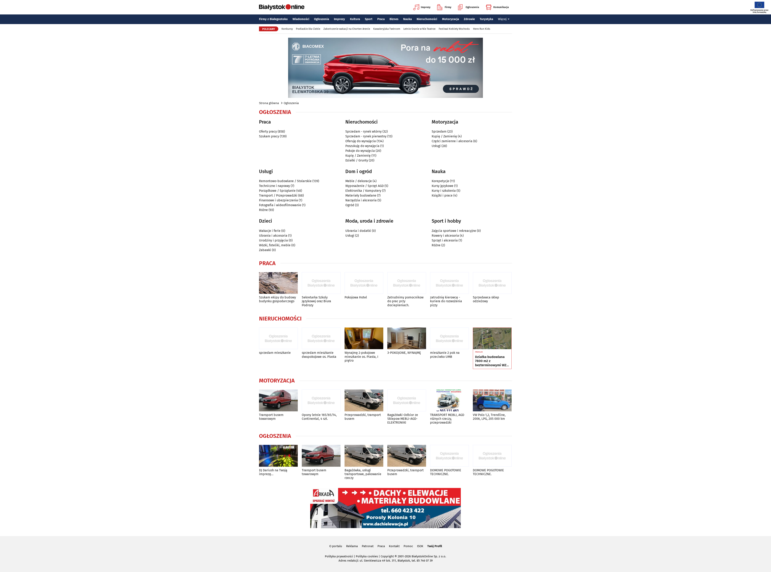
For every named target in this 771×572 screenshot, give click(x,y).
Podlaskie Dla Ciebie (308, 28)
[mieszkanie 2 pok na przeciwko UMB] (449, 338)
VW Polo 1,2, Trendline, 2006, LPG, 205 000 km (489, 417)
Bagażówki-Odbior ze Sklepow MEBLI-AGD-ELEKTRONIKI (402, 418)
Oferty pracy (268, 131)
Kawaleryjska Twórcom (386, 28)
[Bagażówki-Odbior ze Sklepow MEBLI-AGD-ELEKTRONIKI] (406, 400)
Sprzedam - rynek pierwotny (366, 136)
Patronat (367, 546)
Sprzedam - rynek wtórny (363, 131)
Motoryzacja (450, 19)
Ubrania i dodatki (358, 231)
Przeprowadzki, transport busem (363, 417)
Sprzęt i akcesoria (445, 240)
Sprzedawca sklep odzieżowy (486, 299)
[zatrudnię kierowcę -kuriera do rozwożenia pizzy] (449, 283)
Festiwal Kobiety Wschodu (454, 28)
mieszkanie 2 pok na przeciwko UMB (445, 354)
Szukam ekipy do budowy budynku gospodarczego (277, 299)
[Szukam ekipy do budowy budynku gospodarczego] (278, 283)
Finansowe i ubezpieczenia (278, 200)
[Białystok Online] (281, 7)
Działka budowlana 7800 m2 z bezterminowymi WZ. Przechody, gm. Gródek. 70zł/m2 (491, 361)
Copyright (387, 556)
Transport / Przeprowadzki (278, 195)
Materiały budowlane (360, 195)
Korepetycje (440, 181)
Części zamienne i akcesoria (452, 141)
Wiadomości (301, 19)
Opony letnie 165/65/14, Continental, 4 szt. (319, 417)
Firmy (448, 7)
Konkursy (287, 28)
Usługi (436, 146)
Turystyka (486, 19)
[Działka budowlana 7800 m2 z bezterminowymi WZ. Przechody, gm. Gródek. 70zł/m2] (492, 338)
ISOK (420, 546)
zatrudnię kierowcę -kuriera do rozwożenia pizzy (446, 301)
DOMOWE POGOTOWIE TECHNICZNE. (445, 472)
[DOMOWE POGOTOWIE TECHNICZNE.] (449, 456)
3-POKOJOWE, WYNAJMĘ (404, 353)
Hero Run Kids (481, 28)
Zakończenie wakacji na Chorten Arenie (346, 28)
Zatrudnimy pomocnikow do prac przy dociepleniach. (405, 301)
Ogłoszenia (472, 7)
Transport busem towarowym (271, 417)
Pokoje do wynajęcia (360, 151)
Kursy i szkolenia (444, 191)
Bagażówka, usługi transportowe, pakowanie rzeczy (363, 474)
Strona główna (269, 103)
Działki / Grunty (356, 160)
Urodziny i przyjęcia (273, 240)
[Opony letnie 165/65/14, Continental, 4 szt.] (321, 400)
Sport (368, 19)
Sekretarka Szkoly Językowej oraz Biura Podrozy (316, 301)
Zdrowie (469, 19)
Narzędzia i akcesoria (361, 200)
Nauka (407, 19)
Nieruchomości (427, 19)
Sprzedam (439, 131)
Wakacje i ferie (269, 231)
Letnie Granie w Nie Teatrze (419, 28)
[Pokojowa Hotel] (364, 283)
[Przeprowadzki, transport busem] (364, 400)
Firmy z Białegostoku (273, 19)
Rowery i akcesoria (445, 235)
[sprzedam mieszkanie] (278, 338)
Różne (263, 210)
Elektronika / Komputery (363, 191)
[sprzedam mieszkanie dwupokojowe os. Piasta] (321, 338)
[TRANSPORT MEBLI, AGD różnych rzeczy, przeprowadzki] (449, 400)
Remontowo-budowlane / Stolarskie (285, 181)
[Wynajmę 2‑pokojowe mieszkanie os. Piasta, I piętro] (364, 338)
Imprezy (425, 7)
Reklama (352, 546)
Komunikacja (501, 7)
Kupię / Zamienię (358, 155)
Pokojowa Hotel (356, 297)
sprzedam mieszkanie (275, 353)
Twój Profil (434, 546)
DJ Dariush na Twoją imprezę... (273, 472)
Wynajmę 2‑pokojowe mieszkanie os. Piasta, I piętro (361, 356)
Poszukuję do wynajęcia (362, 146)
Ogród (349, 205)
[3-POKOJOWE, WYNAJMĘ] (406, 338)
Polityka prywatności (339, 556)
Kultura (355, 19)
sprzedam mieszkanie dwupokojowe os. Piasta (319, 354)
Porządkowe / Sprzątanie (277, 191)
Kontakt (394, 546)
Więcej (502, 19)
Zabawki (265, 250)
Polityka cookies (367, 556)
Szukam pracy (269, 136)
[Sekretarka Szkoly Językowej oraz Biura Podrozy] (321, 283)
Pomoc (408, 546)
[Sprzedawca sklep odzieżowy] (492, 283)
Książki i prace (442, 195)
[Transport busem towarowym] (278, 400)
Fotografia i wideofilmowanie (280, 205)
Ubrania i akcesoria (273, 235)
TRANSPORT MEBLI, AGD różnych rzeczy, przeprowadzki (447, 418)
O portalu (335, 546)
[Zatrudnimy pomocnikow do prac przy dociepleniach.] (406, 283)
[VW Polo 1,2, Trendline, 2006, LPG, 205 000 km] (492, 400)
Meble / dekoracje (358, 181)
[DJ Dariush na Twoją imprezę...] (278, 456)
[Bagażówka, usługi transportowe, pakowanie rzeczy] (364, 456)
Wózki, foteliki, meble (275, 245)
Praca (381, 19)
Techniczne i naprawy (274, 186)
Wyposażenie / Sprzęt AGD (364, 186)
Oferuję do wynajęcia (360, 141)
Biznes (394, 19)
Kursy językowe (442, 186)
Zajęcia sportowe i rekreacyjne (454, 231)
